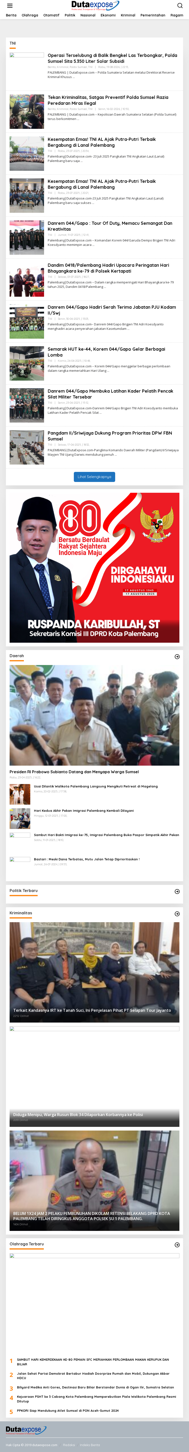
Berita (52, 67)
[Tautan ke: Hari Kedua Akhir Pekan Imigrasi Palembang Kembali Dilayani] (20, 818)
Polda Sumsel (78, 67)
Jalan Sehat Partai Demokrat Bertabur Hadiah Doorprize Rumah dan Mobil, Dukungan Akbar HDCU (93, 1376)
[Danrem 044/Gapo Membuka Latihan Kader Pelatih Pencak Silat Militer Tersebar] (100, 413)
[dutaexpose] (96, 5)
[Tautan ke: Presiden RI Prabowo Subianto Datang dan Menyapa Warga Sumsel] (94, 715)
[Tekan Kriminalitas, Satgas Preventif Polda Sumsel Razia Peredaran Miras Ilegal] (78, 119)
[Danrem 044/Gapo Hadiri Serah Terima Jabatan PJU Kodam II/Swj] (128, 329)
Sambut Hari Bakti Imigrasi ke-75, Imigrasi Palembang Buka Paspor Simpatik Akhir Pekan (106, 835)
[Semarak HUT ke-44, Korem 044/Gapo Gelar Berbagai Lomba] (108, 371)
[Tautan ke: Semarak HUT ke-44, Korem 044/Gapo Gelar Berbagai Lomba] (27, 363)
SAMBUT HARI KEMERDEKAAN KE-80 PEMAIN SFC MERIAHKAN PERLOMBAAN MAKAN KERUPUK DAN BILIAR (93, 1362)
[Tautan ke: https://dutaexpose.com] (177, 657)
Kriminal (62, 67)
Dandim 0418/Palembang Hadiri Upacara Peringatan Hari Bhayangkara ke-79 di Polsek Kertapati (108, 268)
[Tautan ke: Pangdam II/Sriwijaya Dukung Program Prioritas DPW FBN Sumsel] (27, 447)
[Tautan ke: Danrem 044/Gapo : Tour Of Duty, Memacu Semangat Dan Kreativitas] (27, 237)
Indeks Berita (90, 1445)
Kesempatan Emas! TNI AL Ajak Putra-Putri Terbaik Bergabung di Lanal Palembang (102, 142)
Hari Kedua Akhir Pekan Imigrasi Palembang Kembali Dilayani (84, 811)
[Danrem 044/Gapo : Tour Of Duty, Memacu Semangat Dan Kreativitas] (93, 245)
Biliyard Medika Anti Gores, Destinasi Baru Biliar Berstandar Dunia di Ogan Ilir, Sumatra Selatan (95, 1387)
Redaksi (69, 1445)
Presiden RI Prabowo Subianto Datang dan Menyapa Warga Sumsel (74, 771)
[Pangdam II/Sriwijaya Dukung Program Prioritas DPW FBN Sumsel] (116, 455)
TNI (90, 67)
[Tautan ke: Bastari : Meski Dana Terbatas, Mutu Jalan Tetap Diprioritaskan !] (20, 867)
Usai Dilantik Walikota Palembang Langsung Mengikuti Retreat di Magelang (96, 786)
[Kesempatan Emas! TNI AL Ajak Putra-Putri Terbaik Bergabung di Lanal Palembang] (81, 161)
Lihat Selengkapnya (94, 476)
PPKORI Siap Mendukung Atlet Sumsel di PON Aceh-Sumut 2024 (68, 1410)
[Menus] (10, 5)
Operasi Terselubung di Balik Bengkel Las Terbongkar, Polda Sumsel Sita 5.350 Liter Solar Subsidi (112, 58)
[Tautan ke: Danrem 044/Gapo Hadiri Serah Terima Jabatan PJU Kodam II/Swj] (27, 321)
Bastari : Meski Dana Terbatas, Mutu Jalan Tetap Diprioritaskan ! (87, 859)
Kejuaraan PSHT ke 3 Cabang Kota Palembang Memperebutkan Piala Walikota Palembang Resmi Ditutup (96, 1399)
